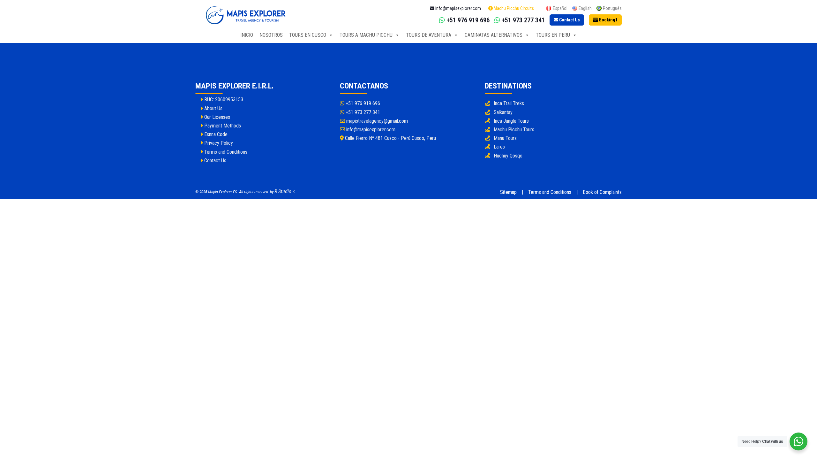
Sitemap (508, 192)
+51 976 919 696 (362, 103)
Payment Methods (222, 126)
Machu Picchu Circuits (513, 8)
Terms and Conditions (225, 152)
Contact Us (214, 160)
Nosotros (271, 35)
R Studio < (284, 191)
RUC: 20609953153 (223, 99)
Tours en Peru (553, 35)
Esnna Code (215, 134)
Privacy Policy (218, 143)
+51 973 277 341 (362, 112)
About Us (212, 108)
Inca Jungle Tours (511, 121)
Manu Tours (505, 138)
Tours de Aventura (428, 35)
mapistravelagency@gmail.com (376, 121)
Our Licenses (216, 117)
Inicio (246, 35)
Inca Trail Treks (509, 103)
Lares (499, 147)
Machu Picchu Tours (514, 129)
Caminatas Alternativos (493, 35)
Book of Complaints (602, 192)
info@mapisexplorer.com (370, 129)
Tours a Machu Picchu (366, 35)
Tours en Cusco (307, 35)
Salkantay (503, 112)
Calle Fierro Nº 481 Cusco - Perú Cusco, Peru (390, 138)
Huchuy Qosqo (508, 156)
